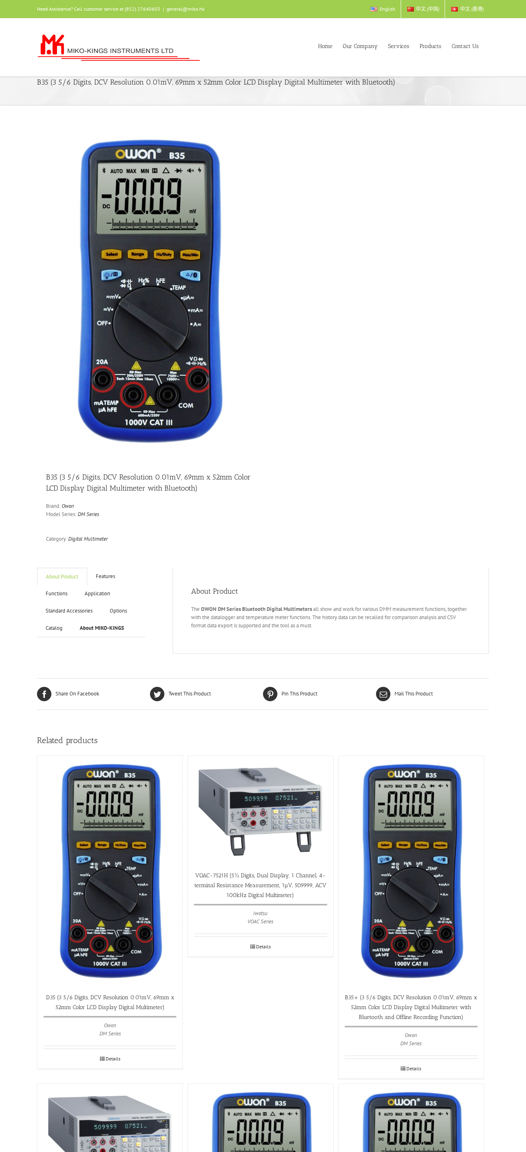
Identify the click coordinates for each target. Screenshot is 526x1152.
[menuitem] (383, 9)
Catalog (54, 627)
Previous (52, 290)
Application (97, 593)
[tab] (62, 576)
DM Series (88, 514)
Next (257, 290)
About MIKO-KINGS (102, 627)
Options (118, 610)
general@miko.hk (185, 9)
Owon (68, 506)
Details (113, 1059)
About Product (62, 576)
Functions (56, 593)
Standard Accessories (69, 610)
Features (105, 576)
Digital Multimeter (88, 538)
